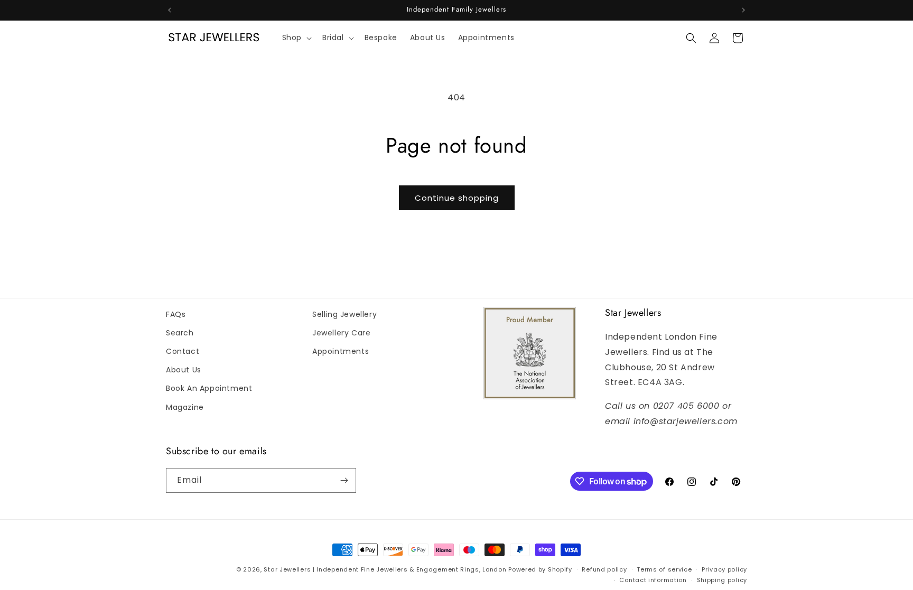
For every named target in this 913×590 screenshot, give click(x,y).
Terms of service (664, 569)
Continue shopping (457, 197)
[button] (296, 38)
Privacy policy (724, 569)
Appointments (340, 351)
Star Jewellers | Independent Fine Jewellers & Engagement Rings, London (385, 569)
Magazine (185, 407)
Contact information (652, 580)
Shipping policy (722, 580)
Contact (182, 351)
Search (180, 332)
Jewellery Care (341, 332)
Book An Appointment (209, 388)
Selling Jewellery (344, 314)
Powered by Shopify (540, 569)
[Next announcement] (743, 10)
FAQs (175, 314)
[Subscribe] (344, 480)
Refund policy (604, 569)
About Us (183, 369)
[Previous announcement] (169, 10)
